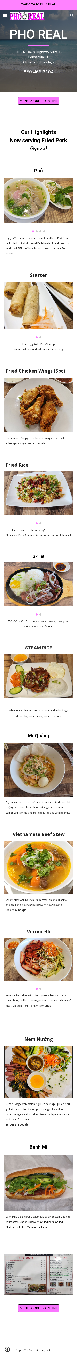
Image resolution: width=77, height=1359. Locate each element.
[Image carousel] (38, 205)
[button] (5, 15)
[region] (38, 5)
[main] (38, 51)
